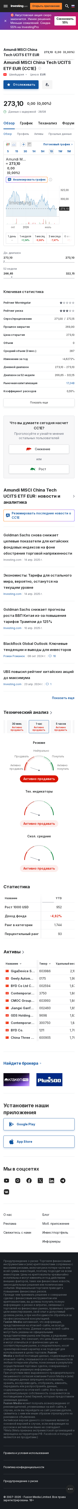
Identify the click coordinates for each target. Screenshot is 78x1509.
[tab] (17, 726)
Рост (42, 469)
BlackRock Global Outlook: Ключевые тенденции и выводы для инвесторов (37, 646)
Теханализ (47, 123)
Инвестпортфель (55, 1232)
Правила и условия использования (26, 1453)
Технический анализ (26, 712)
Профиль (23, 134)
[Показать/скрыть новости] (29, 144)
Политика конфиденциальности (23, 1467)
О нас (7, 1214)
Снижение (42, 449)
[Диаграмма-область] (13, 144)
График (26, 123)
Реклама (9, 1223)
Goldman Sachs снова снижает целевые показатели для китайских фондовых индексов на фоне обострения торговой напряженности (37, 544)
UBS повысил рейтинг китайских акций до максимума (38, 674)
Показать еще (39, 402)
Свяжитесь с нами (17, 1232)
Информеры (51, 1241)
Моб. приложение (55, 1223)
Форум (68, 123)
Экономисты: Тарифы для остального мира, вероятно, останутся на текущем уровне (37, 581)
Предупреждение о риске (20, 1481)
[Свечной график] (7, 144)
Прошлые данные (60, 134)
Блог (45, 1214)
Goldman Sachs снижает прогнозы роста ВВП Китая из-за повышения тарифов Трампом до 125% (34, 615)
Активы (38, 134)
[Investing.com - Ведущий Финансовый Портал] (19, 6)
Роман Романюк (14, 656)
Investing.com (12, 594)
